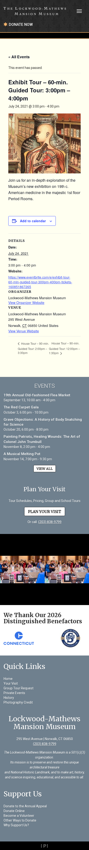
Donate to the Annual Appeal (25, 806)
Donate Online (14, 811)
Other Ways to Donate (20, 820)
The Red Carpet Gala (21, 407)
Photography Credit (18, 702)
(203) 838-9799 (49, 522)
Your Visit (11, 683)
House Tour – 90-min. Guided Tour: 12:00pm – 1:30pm (64, 348)
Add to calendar (33, 220)
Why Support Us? (16, 825)
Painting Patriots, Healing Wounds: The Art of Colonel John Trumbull (42, 439)
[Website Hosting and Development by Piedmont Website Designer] (44, 845)
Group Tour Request (18, 688)
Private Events (14, 693)
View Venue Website (23, 331)
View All (45, 468)
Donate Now (21, 24)
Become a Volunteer (19, 816)
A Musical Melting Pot (22, 454)
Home (8, 679)
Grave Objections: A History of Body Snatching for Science (43, 422)
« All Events (19, 56)
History (9, 698)
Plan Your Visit (44, 511)
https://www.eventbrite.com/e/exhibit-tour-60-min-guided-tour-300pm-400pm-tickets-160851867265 (40, 282)
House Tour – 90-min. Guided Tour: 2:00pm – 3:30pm (33, 348)
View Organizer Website (26, 302)
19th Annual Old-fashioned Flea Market (37, 395)
